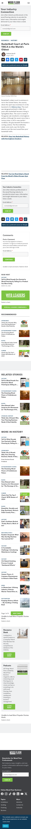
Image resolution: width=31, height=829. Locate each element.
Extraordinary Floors (8, 330)
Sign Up (6, 34)
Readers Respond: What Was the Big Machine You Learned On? (10, 537)
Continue (9, 259)
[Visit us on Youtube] (22, 794)
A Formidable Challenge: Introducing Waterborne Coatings (9, 550)
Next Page (17, 613)
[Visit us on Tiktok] (10, 794)
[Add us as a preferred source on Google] (25, 59)
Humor (3, 350)
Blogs (3, 340)
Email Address (6, 25)
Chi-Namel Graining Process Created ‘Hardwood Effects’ (8, 563)
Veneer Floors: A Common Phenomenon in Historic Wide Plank (9, 576)
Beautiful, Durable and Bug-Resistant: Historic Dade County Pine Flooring (9, 510)
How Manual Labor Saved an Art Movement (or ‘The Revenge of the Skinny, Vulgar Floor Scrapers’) (9, 344)
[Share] (7, 59)
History (14, 40)
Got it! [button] (5, 826)
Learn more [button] (6, 821)
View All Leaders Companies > (15, 307)
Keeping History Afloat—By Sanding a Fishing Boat (9, 603)
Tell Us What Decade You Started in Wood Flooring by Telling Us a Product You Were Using (14, 281)
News (3, 585)
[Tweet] (16, 59)
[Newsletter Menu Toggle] (29, 3)
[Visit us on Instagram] (6, 794)
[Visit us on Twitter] (26, 794)
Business (5, 40)
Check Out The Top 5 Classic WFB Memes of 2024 (8, 354)
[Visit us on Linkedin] (18, 794)
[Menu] (2, 3)
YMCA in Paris (16, 107)
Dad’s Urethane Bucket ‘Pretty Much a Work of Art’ (9, 524)
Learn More (9, 655)
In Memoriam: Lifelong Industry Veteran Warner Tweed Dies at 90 (9, 589)
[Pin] (21, 59)
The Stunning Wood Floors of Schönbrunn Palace (8, 334)
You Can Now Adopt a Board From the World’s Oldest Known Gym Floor (15, 176)
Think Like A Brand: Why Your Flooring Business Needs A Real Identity (9, 324)
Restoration (5, 598)
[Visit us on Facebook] (2, 794)
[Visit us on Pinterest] (14, 794)
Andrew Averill (10, 53)
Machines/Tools (6, 532)
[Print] (3, 59)
